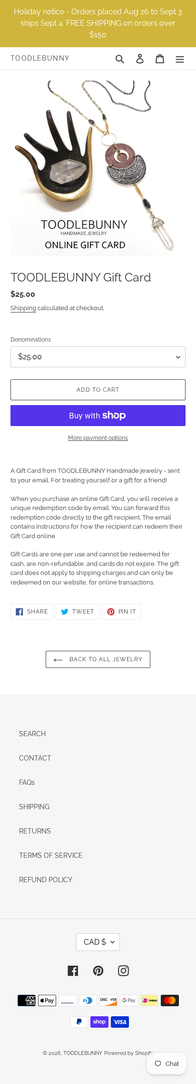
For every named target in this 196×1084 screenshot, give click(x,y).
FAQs (27, 782)
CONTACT (35, 758)
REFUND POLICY (45, 880)
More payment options (98, 438)
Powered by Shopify (129, 1053)
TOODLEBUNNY (39, 58)
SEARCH (32, 734)
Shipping (23, 308)
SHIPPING (34, 807)
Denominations (30, 339)
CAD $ (95, 942)
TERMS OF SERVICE (51, 855)
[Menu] (180, 58)
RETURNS (35, 831)
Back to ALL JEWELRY (105, 659)
